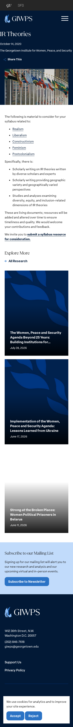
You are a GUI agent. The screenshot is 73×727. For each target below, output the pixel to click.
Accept (15, 716)
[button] (64, 18)
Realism (17, 129)
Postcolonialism (23, 154)
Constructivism (23, 141)
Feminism (19, 148)
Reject (33, 716)
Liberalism (19, 135)
